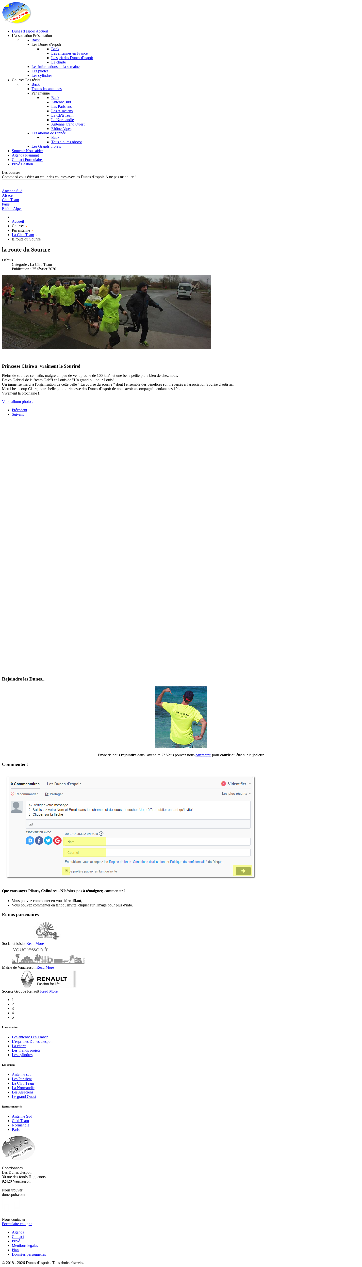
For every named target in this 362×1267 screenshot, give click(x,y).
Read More (35, 943)
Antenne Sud (22, 1116)
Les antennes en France (30, 1037)
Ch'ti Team (20, 1121)
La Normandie (23, 1088)
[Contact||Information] (181, 746)
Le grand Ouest (24, 1096)
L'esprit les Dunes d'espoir (32, 1041)
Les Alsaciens (22, 1092)
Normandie (20, 1125)
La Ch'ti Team (23, 1083)
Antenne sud (22, 1074)
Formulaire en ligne (17, 1224)
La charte (19, 1046)
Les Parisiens (22, 1079)
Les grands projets (26, 1050)
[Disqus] (181, 482)
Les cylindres (22, 1055)
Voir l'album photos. (17, 401)
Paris (15, 1129)
